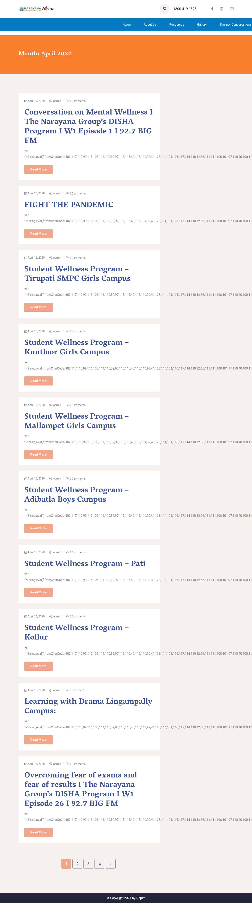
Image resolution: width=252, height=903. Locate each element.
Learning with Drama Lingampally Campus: (88, 707)
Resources (176, 24)
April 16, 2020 (36, 193)
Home (126, 24)
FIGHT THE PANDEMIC (68, 205)
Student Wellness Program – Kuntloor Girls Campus (76, 348)
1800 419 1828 (184, 9)
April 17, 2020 (36, 100)
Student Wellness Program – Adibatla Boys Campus (76, 495)
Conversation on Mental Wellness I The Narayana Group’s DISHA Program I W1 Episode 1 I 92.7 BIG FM (88, 127)
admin (57, 100)
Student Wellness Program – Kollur (76, 633)
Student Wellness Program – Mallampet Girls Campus (76, 422)
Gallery (202, 24)
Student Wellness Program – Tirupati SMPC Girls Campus (77, 274)
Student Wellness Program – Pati (84, 564)
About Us (150, 24)
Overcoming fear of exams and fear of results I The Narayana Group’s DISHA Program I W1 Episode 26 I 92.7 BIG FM (80, 790)
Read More (38, 169)
